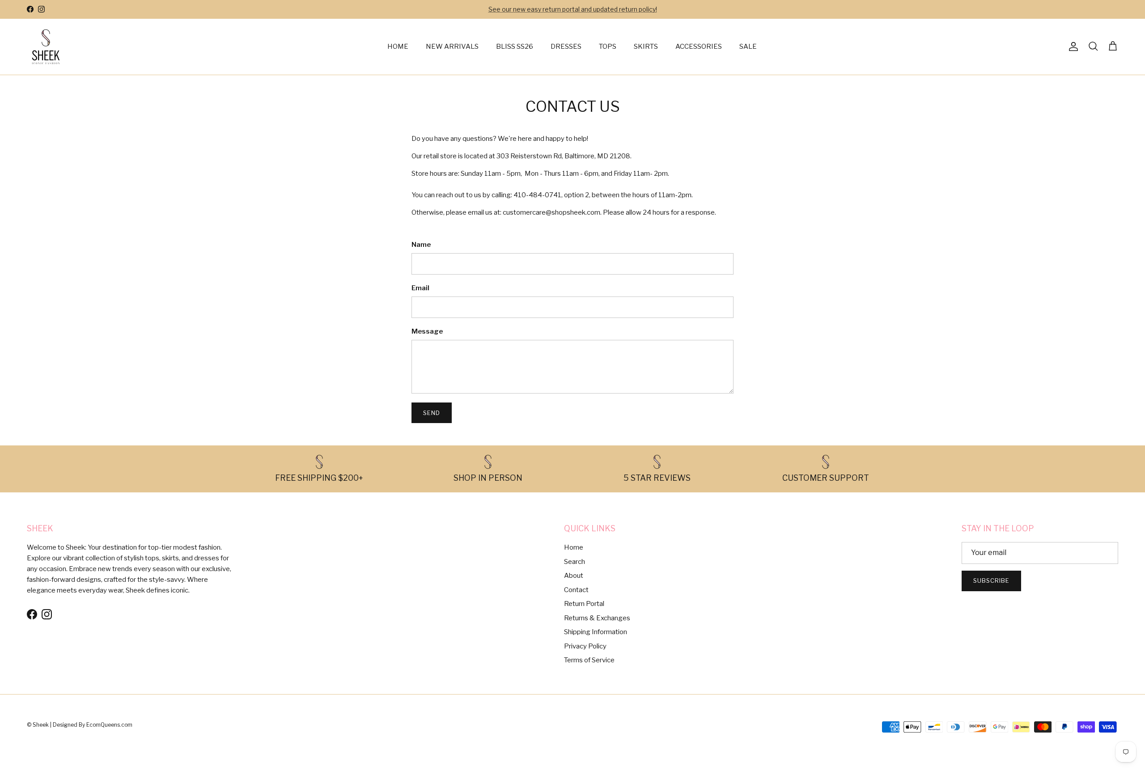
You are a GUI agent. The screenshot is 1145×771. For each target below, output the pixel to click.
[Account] (1071, 46)
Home (573, 547)
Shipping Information (595, 632)
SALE (748, 46)
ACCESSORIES (698, 46)
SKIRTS (646, 46)
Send (431, 412)
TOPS (607, 46)
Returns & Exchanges (597, 618)
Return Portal (584, 604)
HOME (397, 46)
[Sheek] (46, 47)
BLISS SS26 (514, 46)
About (573, 576)
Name (421, 245)
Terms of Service (589, 660)
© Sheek (38, 724)
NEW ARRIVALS (452, 46)
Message (427, 331)
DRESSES (566, 46)
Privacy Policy (585, 646)
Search (574, 562)
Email (420, 288)
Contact (576, 590)
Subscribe (991, 580)
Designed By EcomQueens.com (92, 724)
